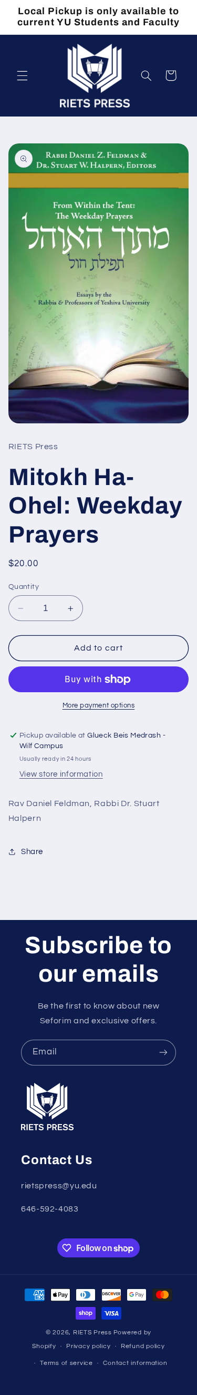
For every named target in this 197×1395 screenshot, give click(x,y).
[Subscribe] (163, 1052)
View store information (61, 774)
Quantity (23, 586)
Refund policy (143, 1346)
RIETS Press (92, 1332)
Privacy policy (88, 1346)
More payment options (99, 705)
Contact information (135, 1363)
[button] (22, 75)
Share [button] (32, 852)
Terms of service (66, 1363)
